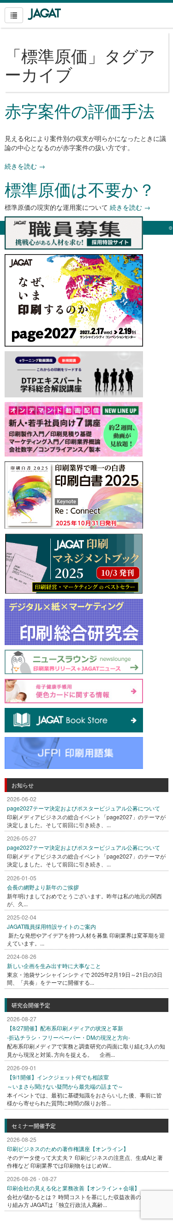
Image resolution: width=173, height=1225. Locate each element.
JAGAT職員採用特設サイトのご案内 (51, 926)
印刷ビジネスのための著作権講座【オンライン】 (68, 1148)
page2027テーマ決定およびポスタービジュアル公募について (83, 808)
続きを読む (25, 166)
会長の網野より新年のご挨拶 (43, 887)
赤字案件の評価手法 (80, 110)
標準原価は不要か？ (80, 189)
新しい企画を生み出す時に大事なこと (54, 965)
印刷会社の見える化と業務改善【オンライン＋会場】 (73, 1188)
